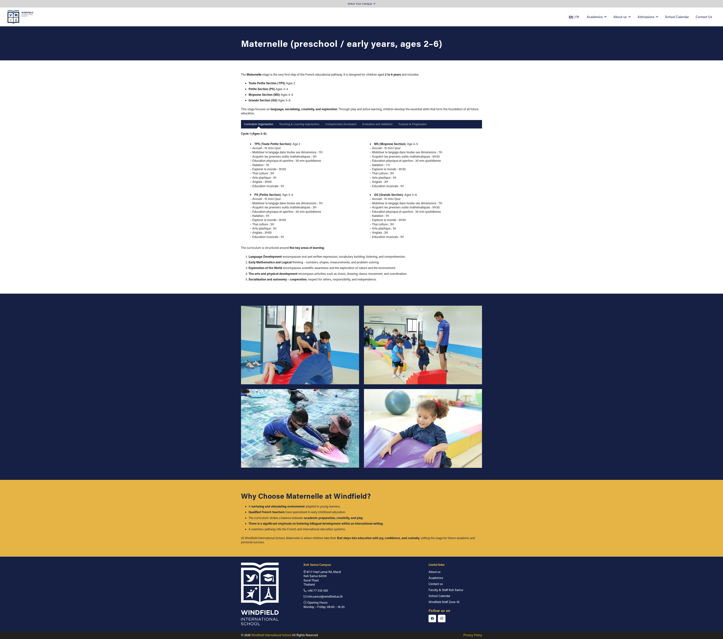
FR (577, 17)
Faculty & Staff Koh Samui (446, 590)
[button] (361, 4)
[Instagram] (441, 618)
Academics (436, 578)
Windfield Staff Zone (442, 602)
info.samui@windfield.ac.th (325, 596)
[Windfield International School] (20, 17)
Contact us (436, 584)
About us (435, 572)
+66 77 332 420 (317, 590)
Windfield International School (271, 635)
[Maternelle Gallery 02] (300, 428)
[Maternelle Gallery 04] (300, 345)
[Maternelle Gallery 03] (423, 428)
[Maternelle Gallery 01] (423, 345)
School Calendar (439, 596)
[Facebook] (432, 618)
